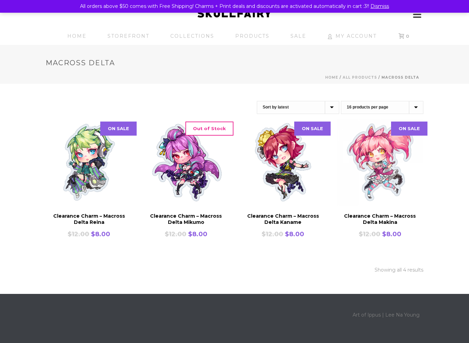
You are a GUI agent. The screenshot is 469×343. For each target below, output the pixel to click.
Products (252, 36)
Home (77, 36)
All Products (360, 77)
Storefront (128, 36)
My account (356, 36)
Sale (298, 36)
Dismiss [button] (379, 6)
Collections (192, 36)
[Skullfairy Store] (234, 13)
